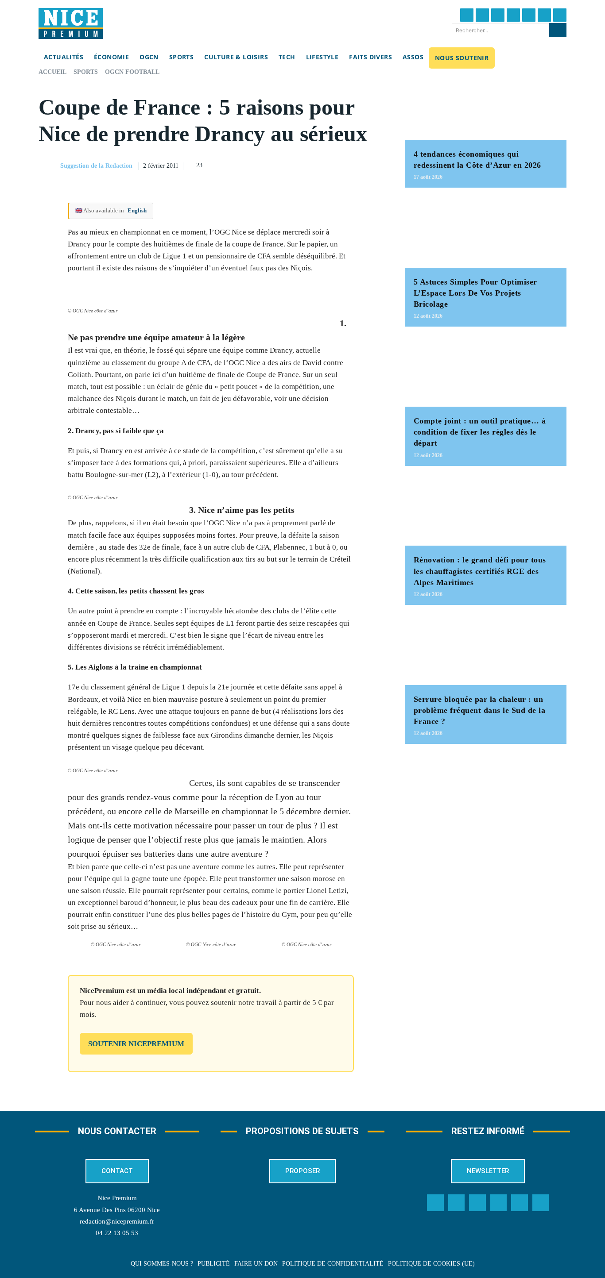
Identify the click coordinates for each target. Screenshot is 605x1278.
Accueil (52, 72)
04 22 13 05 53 (117, 1232)
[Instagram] (497, 15)
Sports (86, 72)
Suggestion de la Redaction (96, 165)
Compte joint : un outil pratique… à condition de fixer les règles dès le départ (480, 431)
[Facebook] (466, 15)
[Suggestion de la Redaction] (49, 166)
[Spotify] (519, 1202)
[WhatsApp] (354, 164)
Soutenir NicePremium (136, 1043)
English (137, 210)
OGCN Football (132, 72)
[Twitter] (482, 15)
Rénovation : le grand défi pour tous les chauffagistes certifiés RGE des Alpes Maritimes (480, 570)
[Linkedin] (544, 15)
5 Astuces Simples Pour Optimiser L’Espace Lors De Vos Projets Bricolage (475, 292)
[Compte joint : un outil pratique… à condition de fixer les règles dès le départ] (485, 371)
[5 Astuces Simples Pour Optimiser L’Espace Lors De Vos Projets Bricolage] (485, 232)
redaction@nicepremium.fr (117, 1221)
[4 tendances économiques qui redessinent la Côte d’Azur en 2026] (485, 104)
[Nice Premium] (71, 23)
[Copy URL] (293, 164)
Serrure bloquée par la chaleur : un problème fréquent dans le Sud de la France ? (480, 710)
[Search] (557, 30)
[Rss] (540, 1202)
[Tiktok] (528, 15)
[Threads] (513, 15)
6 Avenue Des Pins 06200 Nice (117, 1209)
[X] (334, 164)
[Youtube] (559, 15)
